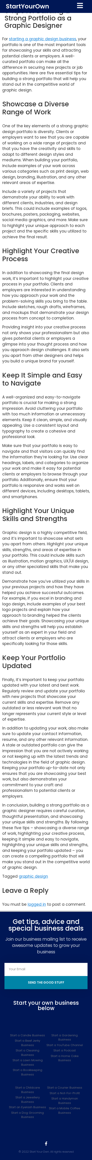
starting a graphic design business (42, 39)
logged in (37, 904)
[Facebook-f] (46, 1144)
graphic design (33, 876)
